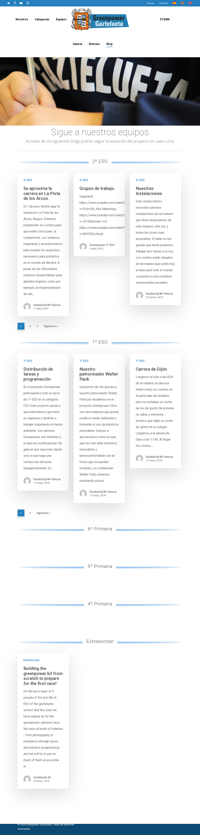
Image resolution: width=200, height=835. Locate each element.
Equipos (61, 19)
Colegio (150, 3)
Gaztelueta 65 (42, 777)
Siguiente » (51, 326)
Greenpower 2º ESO (102, 245)
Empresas (79, 19)
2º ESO (27, 180)
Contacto (163, 3)
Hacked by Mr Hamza (47, 305)
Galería (77, 44)
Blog (109, 44)
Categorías (42, 19)
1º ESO (27, 360)
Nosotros (22, 19)
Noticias (94, 44)
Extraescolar (31, 660)
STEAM (165, 19)
